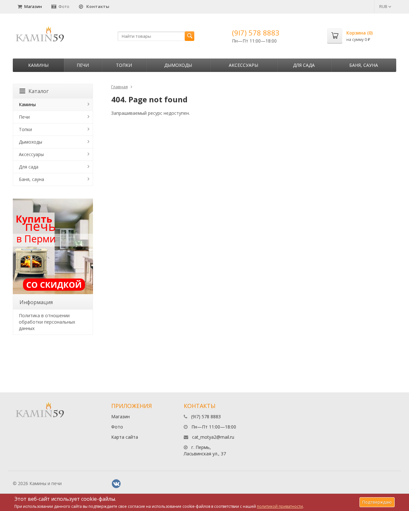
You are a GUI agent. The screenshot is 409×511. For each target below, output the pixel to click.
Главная (119, 87)
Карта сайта (124, 437)
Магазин (33, 6)
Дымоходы (178, 65)
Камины (38, 65)
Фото (63, 6)
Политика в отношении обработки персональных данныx (47, 321)
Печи (83, 65)
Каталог (38, 91)
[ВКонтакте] (116, 484)
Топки (124, 65)
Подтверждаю (377, 502)
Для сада (304, 65)
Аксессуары (243, 65)
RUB (383, 6)
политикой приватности (280, 506)
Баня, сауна (363, 65)
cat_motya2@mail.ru (213, 437)
